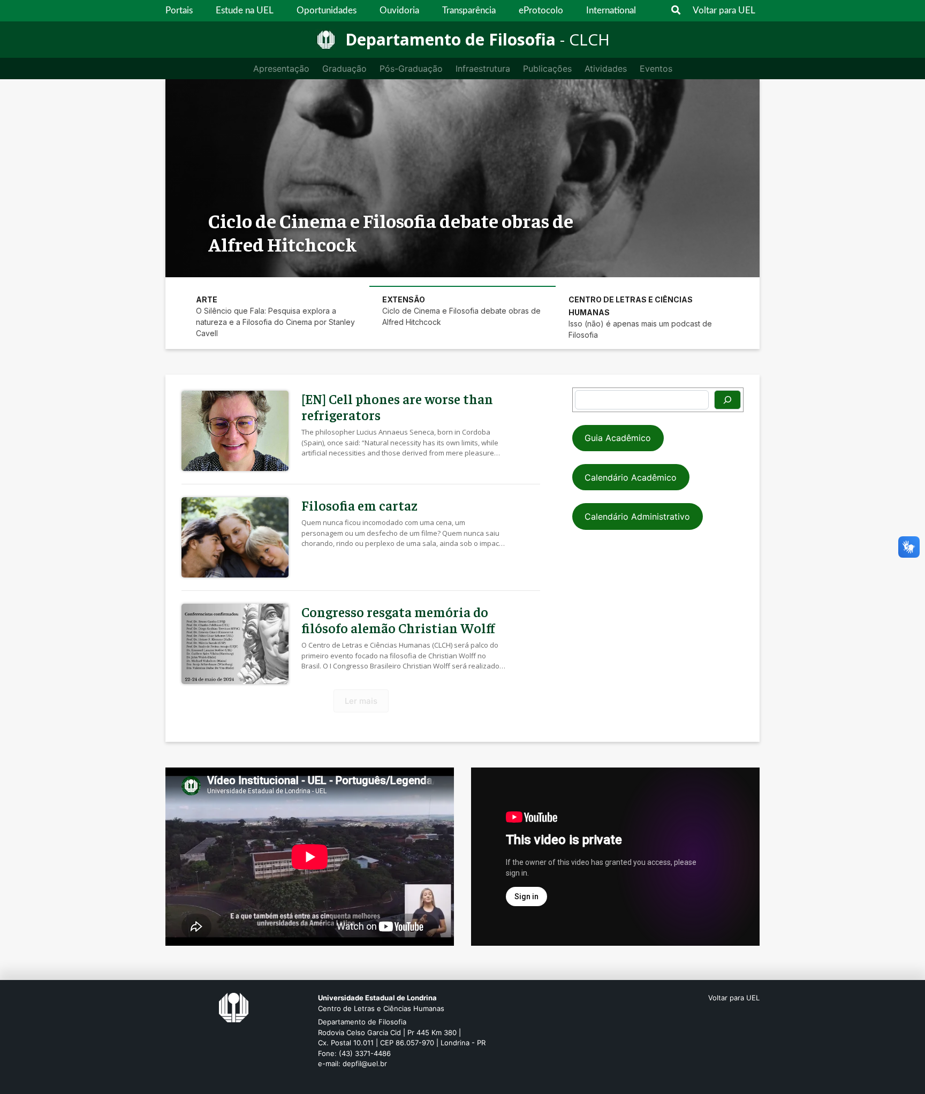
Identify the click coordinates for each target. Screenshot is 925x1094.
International (611, 10)
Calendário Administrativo (637, 516)
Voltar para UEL (724, 10)
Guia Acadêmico (618, 437)
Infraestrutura (483, 68)
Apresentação (281, 68)
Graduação (344, 68)
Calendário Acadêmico (631, 477)
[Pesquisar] (727, 399)
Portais (179, 10)
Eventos (656, 68)
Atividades (606, 68)
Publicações (547, 68)
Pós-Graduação (411, 68)
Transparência (469, 10)
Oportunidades (327, 10)
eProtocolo (541, 10)
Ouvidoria (399, 10)
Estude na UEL (245, 10)
